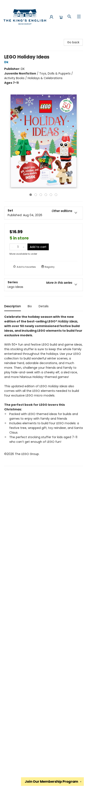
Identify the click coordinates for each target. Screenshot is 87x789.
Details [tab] (44, 306)
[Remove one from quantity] (12, 247)
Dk (6, 62)
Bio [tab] (30, 306)
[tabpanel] (43, 390)
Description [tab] (12, 306)
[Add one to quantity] (23, 247)
